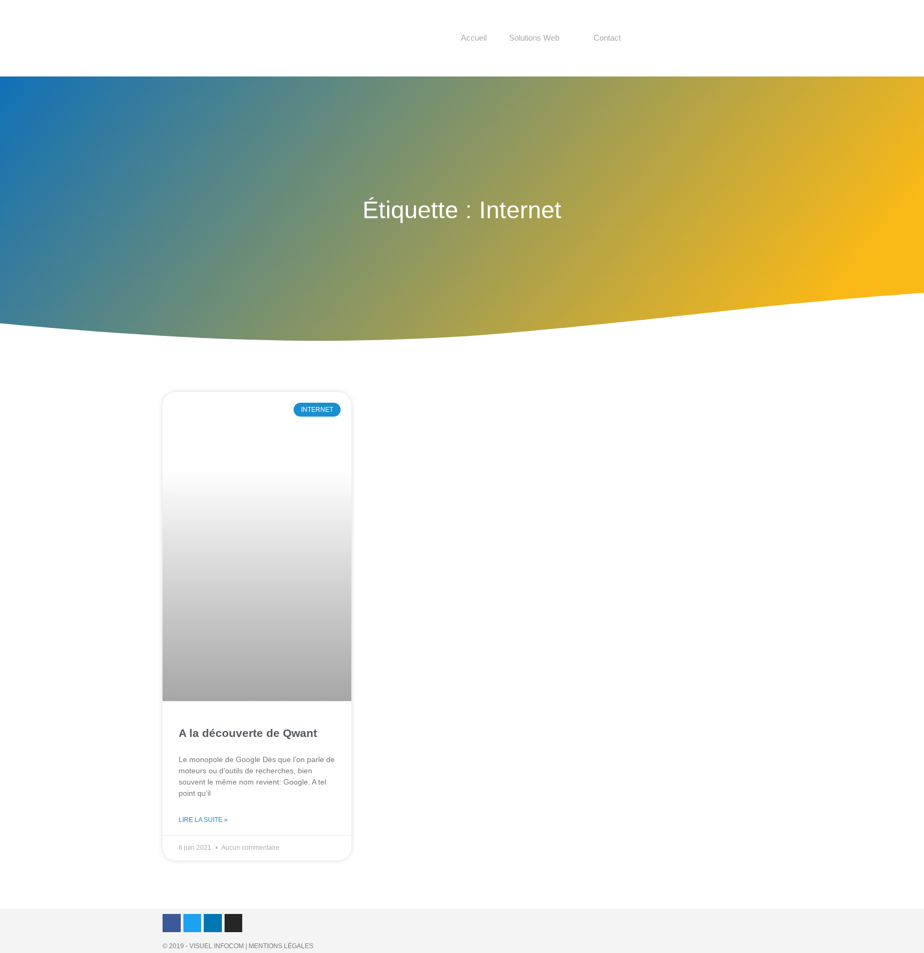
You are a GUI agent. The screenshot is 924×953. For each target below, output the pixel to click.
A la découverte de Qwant (248, 733)
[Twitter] (192, 923)
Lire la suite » (203, 820)
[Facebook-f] (172, 923)
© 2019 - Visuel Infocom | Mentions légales (238, 946)
